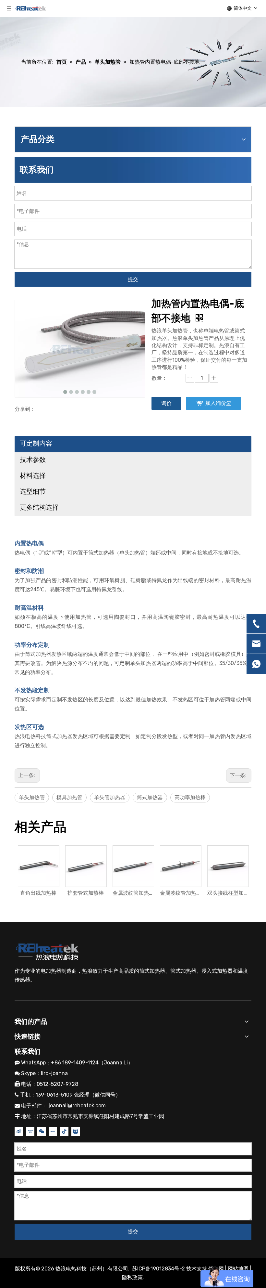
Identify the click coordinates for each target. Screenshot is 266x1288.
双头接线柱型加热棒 (227, 893)
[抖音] (64, 1131)
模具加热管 (69, 797)
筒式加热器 (150, 797)
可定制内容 (36, 443)
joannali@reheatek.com (77, 1105)
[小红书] (53, 1131)
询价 (166, 403)
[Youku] (30, 1131)
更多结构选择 (39, 507)
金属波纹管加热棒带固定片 (180, 893)
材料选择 (33, 475)
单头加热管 (32, 797)
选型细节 (33, 491)
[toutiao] (75, 1131)
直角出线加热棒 (38, 893)
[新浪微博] (19, 1131)
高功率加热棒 (190, 797)
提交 (133, 279)
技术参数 (33, 459)
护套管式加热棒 (85, 893)
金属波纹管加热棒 (133, 893)
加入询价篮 (218, 403)
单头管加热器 (109, 797)
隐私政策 (132, 1277)
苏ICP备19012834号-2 (159, 1269)
